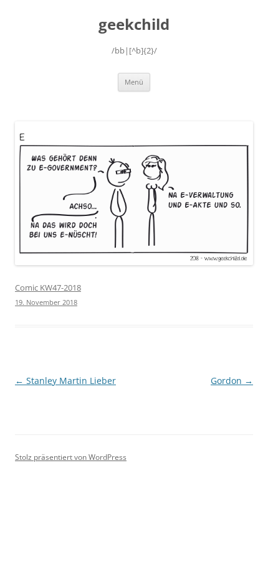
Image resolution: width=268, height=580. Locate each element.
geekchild (134, 24)
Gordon (232, 380)
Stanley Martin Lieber (65, 380)
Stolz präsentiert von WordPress (71, 457)
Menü (134, 82)
